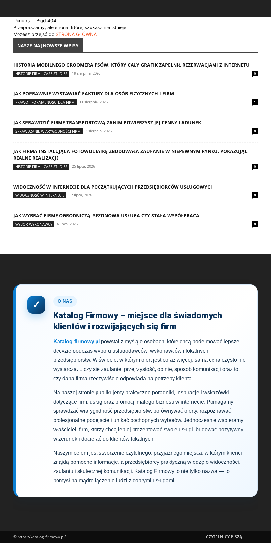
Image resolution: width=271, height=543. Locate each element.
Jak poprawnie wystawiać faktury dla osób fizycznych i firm (93, 93)
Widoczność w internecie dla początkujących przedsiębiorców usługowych (113, 187)
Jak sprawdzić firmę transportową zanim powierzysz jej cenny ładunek (107, 122)
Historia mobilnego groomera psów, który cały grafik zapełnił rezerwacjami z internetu (131, 65)
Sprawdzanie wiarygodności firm (48, 131)
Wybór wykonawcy (33, 224)
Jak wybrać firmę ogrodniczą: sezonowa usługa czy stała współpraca (106, 215)
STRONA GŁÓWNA (76, 34)
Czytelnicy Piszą (224, 537)
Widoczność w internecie (39, 195)
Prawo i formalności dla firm (45, 102)
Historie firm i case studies (41, 73)
